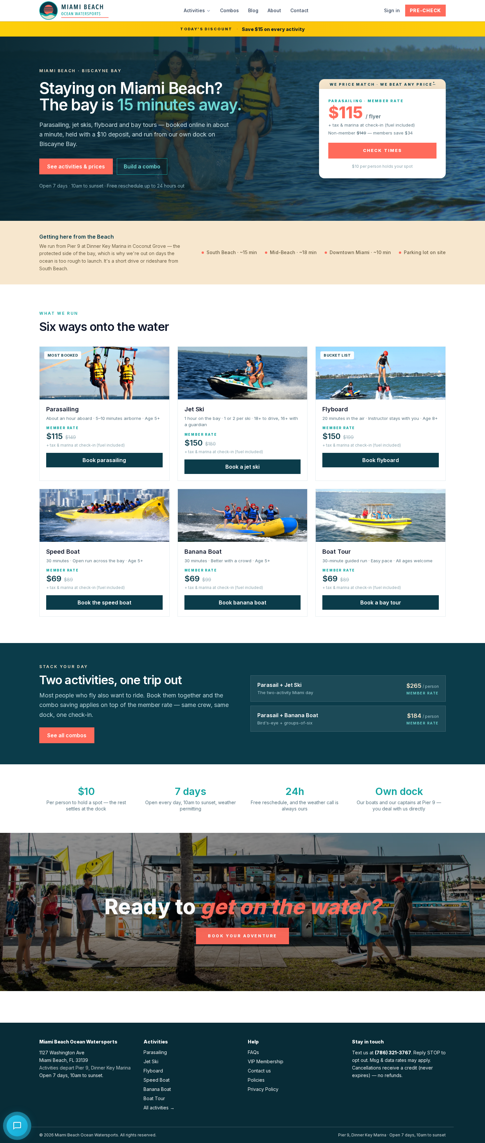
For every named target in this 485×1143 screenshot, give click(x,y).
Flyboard (153, 1070)
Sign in (392, 10)
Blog (253, 10)
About (274, 10)
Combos (229, 10)
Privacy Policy (263, 1089)
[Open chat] (17, 1125)
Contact (299, 10)
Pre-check (425, 10)
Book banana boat (242, 602)
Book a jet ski (242, 466)
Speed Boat (157, 1080)
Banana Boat (157, 1089)
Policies (256, 1080)
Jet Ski (151, 1061)
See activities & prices (76, 166)
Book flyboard (380, 460)
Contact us (259, 1070)
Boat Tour (154, 1098)
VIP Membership (265, 1061)
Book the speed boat (104, 602)
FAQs (253, 1052)
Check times (382, 150)
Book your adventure (242, 935)
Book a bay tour (380, 602)
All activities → (159, 1107)
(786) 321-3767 (393, 1052)
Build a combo (142, 166)
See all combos (66, 735)
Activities (194, 10)
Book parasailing (104, 460)
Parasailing (155, 1052)
